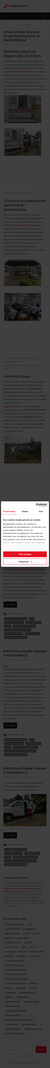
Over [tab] (41, 511)
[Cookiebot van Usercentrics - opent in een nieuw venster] (36, 505)
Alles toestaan (25, 554)
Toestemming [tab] (9, 511)
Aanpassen (24, 562)
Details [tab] (25, 511)
